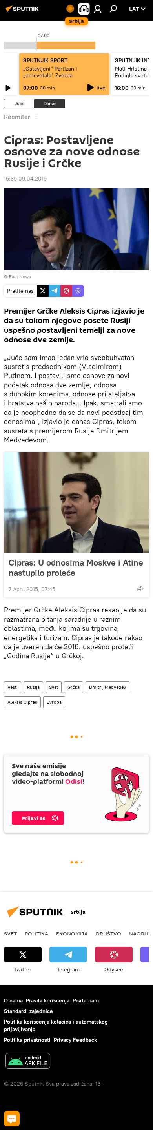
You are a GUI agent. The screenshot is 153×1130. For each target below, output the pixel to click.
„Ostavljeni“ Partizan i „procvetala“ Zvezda (50, 72)
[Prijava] (98, 8)
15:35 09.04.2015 (25, 178)
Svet (53, 687)
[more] (140, 588)
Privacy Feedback (75, 1039)
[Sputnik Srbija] (23, 11)
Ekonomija (72, 933)
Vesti (12, 687)
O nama (13, 1000)
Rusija (33, 687)
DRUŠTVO (108, 933)
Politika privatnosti (27, 1039)
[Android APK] (28, 1062)
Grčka (73, 687)
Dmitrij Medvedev (107, 687)
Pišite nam (86, 1000)
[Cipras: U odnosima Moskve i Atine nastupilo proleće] (76, 502)
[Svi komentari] (12, 1118)
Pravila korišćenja (47, 1000)
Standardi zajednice (28, 1011)
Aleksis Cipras (22, 702)
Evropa (54, 702)
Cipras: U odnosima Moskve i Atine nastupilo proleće (76, 567)
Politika (36, 933)
